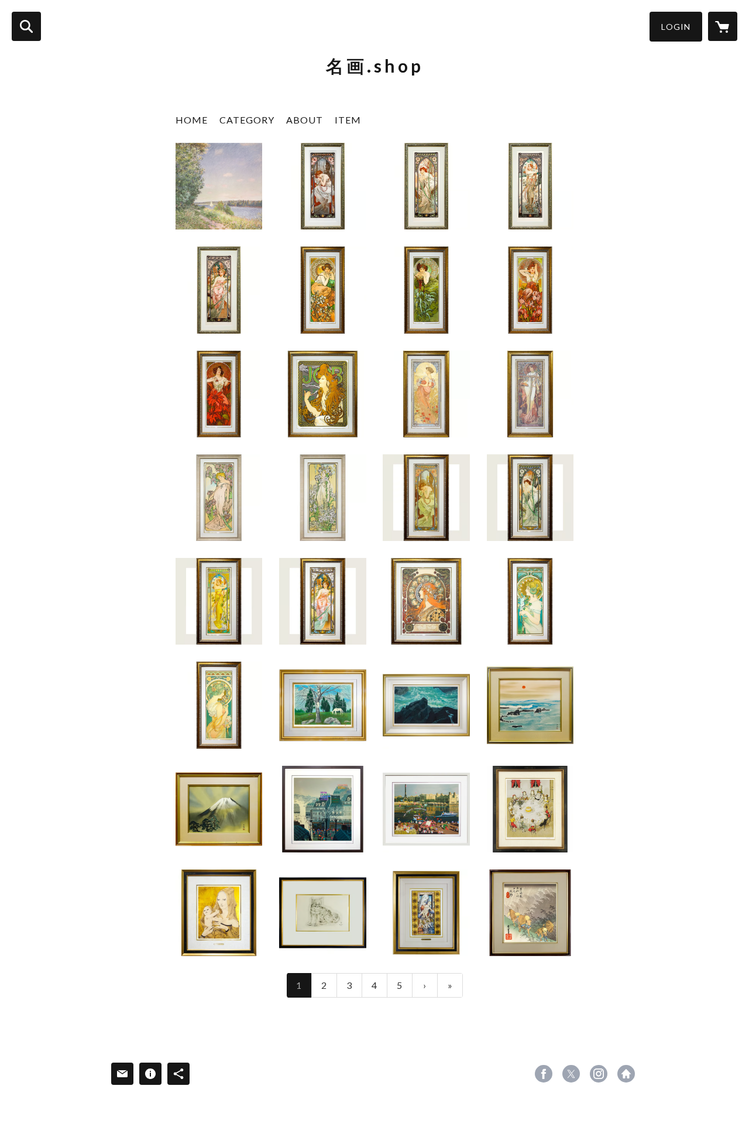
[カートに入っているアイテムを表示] (722, 26)
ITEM (348, 119)
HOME (192, 119)
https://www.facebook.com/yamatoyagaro (543, 1074)
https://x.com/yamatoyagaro (571, 1074)
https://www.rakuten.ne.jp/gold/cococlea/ (626, 1074)
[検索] (26, 26)
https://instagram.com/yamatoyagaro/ (598, 1074)
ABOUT (304, 119)
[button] (676, 27)
